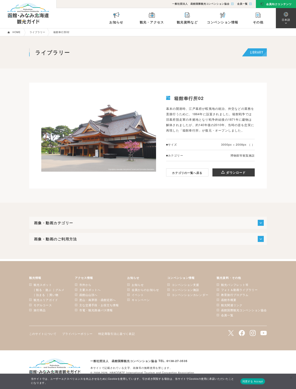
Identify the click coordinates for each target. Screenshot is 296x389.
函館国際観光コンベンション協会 (244, 310)
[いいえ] (291, 378)
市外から (85, 285)
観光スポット (43, 285)
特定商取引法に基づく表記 (116, 334)
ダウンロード (236, 172)
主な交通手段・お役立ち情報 (99, 305)
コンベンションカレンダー (190, 295)
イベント (138, 295)
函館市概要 (228, 300)
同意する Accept (252, 381)
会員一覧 (242, 3)
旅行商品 (40, 310)
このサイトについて (43, 334)
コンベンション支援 (185, 285)
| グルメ (59, 290)
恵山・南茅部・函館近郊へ (97, 300)
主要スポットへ (90, 290)
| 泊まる (39, 295)
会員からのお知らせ (145, 290)
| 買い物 (53, 295)
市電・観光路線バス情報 (96, 310)
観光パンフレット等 (234, 285)
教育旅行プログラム (234, 295)
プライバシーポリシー (77, 334)
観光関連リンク (231, 305)
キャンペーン (141, 300)
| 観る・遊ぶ (42, 290)
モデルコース (43, 305)
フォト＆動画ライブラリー (239, 290)
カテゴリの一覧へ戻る (187, 173)
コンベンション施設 (185, 290)
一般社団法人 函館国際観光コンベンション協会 (201, 3)
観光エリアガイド (46, 300)
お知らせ (138, 285)
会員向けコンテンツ (279, 4)
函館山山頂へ (88, 295)
